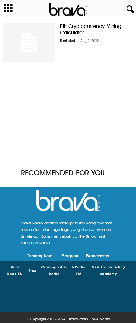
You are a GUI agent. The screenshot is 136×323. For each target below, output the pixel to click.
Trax (32, 270)
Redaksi (67, 40)
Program (69, 256)
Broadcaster (97, 256)
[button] (129, 9)
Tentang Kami (40, 256)
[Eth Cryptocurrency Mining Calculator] (29, 42)
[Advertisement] (68, 116)
